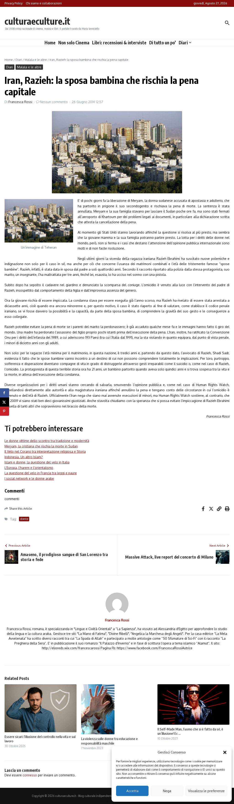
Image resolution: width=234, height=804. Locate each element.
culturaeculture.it (37, 21)
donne (24, 519)
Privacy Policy (13, 3)
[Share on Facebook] (4, 392)
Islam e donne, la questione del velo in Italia (37, 462)
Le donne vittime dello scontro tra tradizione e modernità (47, 441)
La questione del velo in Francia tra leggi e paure (41, 473)
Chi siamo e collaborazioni (44, 3)
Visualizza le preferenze (206, 791)
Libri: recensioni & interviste (119, 42)
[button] (225, 752)
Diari (183, 42)
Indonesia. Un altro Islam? (24, 457)
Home (50, 42)
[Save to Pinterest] (4, 411)
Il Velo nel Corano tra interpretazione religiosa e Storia (45, 451)
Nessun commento (54, 102)
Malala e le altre (36, 59)
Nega (167, 791)
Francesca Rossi (20, 102)
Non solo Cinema (73, 42)
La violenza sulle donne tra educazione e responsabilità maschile (109, 741)
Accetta (132, 791)
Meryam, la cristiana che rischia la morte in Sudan (41, 446)
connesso (30, 775)
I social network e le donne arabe (29, 478)
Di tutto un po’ (162, 42)
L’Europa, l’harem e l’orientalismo (29, 468)
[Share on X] (4, 402)
